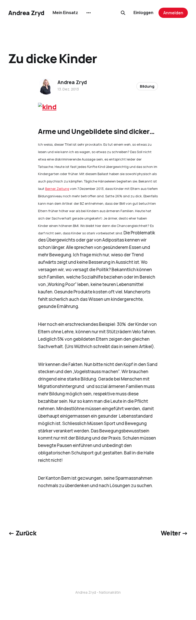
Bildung (147, 86)
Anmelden (173, 13)
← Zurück (22, 533)
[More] (88, 13)
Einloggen (143, 12)
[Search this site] (123, 13)
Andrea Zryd (26, 13)
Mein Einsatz (65, 12)
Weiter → (174, 533)
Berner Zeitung (57, 188)
